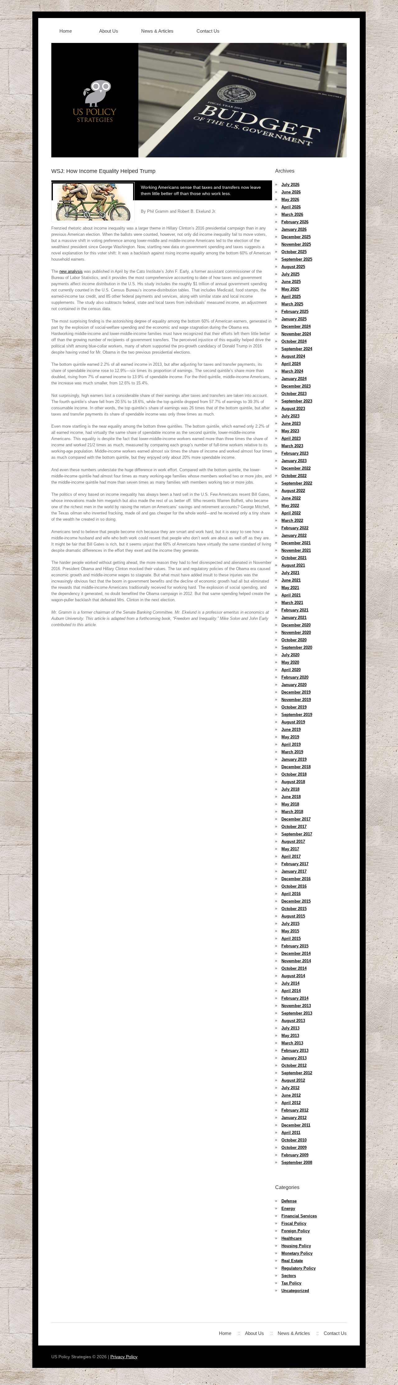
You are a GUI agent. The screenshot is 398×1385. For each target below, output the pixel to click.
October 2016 (294, 886)
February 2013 (294, 1050)
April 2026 (291, 207)
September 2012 (296, 1073)
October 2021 (294, 557)
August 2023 (293, 408)
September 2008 (296, 1162)
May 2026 (290, 199)
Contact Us (208, 31)
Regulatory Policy (298, 1268)
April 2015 (291, 938)
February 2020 (294, 677)
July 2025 (290, 274)
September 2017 (296, 834)
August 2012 (293, 1080)
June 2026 (291, 192)
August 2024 (293, 356)
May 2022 (290, 505)
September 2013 (296, 1013)
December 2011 (295, 1125)
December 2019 (296, 692)
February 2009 (294, 1155)
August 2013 (293, 1020)
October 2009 (294, 1147)
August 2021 (293, 565)
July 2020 (290, 655)
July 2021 (290, 572)
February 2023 (294, 453)
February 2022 (294, 528)
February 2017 (294, 864)
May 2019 (290, 737)
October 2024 (294, 341)
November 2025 (296, 244)
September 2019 (296, 714)
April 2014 (291, 990)
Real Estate (292, 1260)
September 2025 (296, 259)
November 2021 (296, 550)
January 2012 (294, 1117)
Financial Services (299, 1216)
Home (65, 31)
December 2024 (296, 326)
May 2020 (290, 662)
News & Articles (157, 31)
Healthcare (291, 1238)
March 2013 (292, 1043)
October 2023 (294, 393)
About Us (108, 31)
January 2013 (294, 1058)
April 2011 (290, 1132)
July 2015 (290, 923)
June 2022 (291, 498)
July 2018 (290, 789)
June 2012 (291, 1095)
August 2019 (293, 722)
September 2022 (296, 483)
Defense (289, 1201)
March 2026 (292, 214)
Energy (288, 1208)
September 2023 (296, 401)
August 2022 (293, 490)
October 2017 (294, 826)
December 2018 (296, 767)
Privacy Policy (123, 1356)
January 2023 (294, 460)
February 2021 (294, 610)
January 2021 (294, 617)
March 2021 (292, 602)
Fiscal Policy (293, 1223)
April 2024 (291, 363)
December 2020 (296, 625)
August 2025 (293, 266)
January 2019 (294, 759)
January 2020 (294, 684)
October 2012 (294, 1065)
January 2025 (294, 319)
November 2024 (296, 334)
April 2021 (291, 595)
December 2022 (296, 468)
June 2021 (291, 580)
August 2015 (293, 916)
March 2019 (292, 752)
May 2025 (290, 289)
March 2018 (292, 811)
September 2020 (296, 647)
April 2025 (291, 296)
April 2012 (291, 1102)
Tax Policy (291, 1283)
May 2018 (290, 804)
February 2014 (294, 998)
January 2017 (294, 871)
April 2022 (291, 513)
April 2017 (291, 856)
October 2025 (294, 251)
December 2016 (296, 878)
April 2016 (291, 893)
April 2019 (291, 744)
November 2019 (296, 699)
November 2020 (296, 632)
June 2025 (291, 281)
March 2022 (292, 520)
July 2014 (290, 983)
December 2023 (296, 386)
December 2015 (296, 901)
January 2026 (294, 229)
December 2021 (296, 543)
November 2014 (296, 961)
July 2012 (290, 1087)
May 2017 (290, 849)
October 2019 (294, 707)
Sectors (288, 1275)
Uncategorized (295, 1290)
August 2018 (293, 781)
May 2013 (290, 1035)
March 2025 (292, 304)
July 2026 (290, 184)
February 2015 (294, 946)
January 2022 (294, 535)
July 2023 (290, 416)
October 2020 (294, 640)
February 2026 (294, 222)
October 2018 (294, 774)
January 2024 (294, 378)
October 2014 (294, 968)
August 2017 (293, 841)
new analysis (71, 271)
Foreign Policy (295, 1231)
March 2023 (292, 446)
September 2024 (296, 348)
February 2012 (294, 1110)
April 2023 (291, 438)
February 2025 (294, 311)
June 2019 (291, 729)
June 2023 (291, 423)
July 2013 (290, 1028)
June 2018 (291, 796)
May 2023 (290, 431)
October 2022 (294, 475)
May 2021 (290, 587)
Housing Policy (296, 1245)
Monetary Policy (296, 1253)
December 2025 (296, 237)
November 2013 (296, 1005)
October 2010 (294, 1140)
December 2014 (296, 953)
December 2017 (296, 819)
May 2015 (290, 931)
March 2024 (292, 371)
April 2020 (291, 669)
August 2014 (293, 976)
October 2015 (294, 908)
